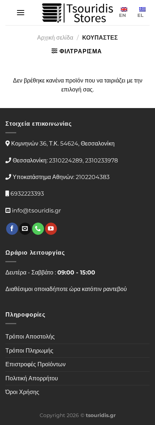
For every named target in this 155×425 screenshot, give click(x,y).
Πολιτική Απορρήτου (31, 378)
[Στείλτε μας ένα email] (25, 229)
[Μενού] (20, 12)
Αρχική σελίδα (55, 37)
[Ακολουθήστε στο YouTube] (51, 229)
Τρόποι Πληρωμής (29, 350)
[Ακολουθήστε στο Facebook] (12, 229)
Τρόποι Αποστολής (30, 336)
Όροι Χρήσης (22, 392)
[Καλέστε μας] (38, 229)
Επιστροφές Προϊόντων (35, 364)
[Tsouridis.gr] (77, 13)
